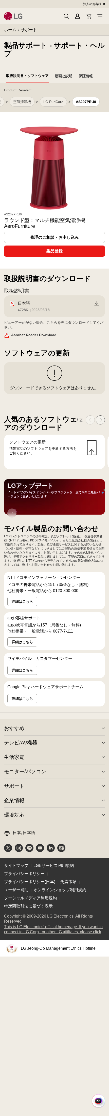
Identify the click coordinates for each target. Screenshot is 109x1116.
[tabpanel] (54, 398)
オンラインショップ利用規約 (59, 890)
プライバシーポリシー (24, 873)
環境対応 (14, 815)
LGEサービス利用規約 (53, 865)
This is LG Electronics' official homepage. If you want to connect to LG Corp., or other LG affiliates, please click (54, 930)
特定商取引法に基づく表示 (28, 906)
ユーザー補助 (16, 890)
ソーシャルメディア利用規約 (30, 898)
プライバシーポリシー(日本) (29, 882)
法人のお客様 (92, 4)
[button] (66, 16)
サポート (29, 30)
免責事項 (68, 882)
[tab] (27, 76)
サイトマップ (16, 865)
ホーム (10, 30)
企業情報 (14, 800)
